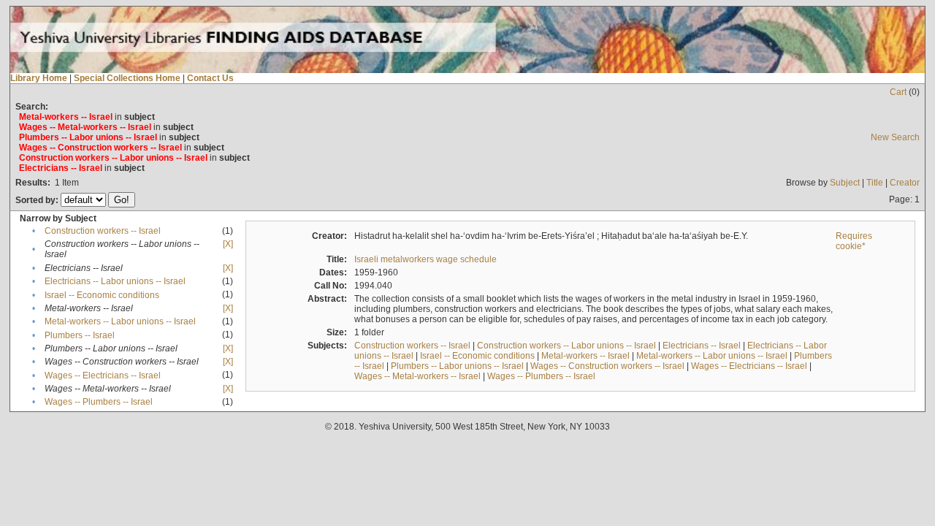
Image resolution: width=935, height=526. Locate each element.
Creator (905, 183)
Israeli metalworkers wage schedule (425, 259)
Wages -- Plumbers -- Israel (99, 402)
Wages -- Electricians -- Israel (103, 375)
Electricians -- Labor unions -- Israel (115, 281)
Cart (898, 92)
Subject (845, 183)
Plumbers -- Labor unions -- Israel (457, 366)
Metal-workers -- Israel (585, 356)
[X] (228, 244)
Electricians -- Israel (702, 345)
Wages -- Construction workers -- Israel (607, 366)
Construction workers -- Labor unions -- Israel (566, 345)
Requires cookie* (854, 241)
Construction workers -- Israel (103, 231)
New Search (895, 137)
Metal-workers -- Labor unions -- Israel (120, 321)
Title (874, 183)
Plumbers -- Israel (80, 335)
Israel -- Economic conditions (102, 295)
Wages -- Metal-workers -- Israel (417, 376)
